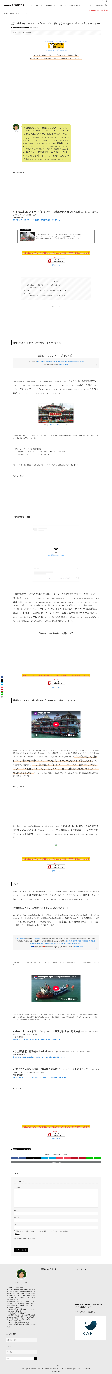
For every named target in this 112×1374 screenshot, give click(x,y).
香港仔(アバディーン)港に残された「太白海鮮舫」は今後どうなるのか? (49, 290)
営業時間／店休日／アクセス (52, 1368)
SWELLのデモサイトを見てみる (85, 1312)
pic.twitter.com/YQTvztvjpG (76, 361)
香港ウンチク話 (54, 425)
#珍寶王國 (92, 941)
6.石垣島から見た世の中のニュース (20, 27)
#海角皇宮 (37, 938)
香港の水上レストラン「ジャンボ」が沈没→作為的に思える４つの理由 (36, 220)
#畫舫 (79, 941)
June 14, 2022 (63, 364)
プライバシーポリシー (67, 1368)
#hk (66, 361)
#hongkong (61, 361)
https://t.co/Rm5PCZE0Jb (57, 943)
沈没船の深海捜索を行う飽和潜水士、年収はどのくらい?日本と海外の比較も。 (38, 1057)
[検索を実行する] (35, 1358)
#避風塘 (46, 943)
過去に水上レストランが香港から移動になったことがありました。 (48, 296)
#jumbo (39, 361)
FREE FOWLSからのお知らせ (35, 1368)
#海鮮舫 (75, 941)
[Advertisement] (56, 186)
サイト (16, 1224)
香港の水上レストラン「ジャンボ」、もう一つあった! (44, 285)
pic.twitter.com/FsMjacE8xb (73, 943)
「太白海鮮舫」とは (35, 287)
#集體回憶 (85, 941)
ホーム (24, 1368)
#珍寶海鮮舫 (21, 938)
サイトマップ (77, 1368)
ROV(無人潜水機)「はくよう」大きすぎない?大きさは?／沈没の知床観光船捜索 (38, 1077)
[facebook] (102, 1)
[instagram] (107, 1)
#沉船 (66, 941)
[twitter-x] (104, 1)
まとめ (29, 293)
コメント (17, 1187)
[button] (18, 1158)
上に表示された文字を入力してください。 (25, 1239)
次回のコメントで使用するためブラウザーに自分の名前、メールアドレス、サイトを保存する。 (42, 1231)
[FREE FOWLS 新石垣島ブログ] (14, 5)
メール (16, 1217)
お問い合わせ (86, 1368)
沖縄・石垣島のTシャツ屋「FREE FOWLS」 (56, 50)
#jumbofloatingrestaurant (49, 361)
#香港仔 (40, 943)
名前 (16, 1210)
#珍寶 (70, 941)
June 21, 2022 (78, 947)
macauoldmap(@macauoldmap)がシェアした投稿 (56, 578)
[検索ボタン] (106, 5)
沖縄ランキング (56, 265)
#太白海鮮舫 (34, 943)
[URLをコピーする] (2, 697)
